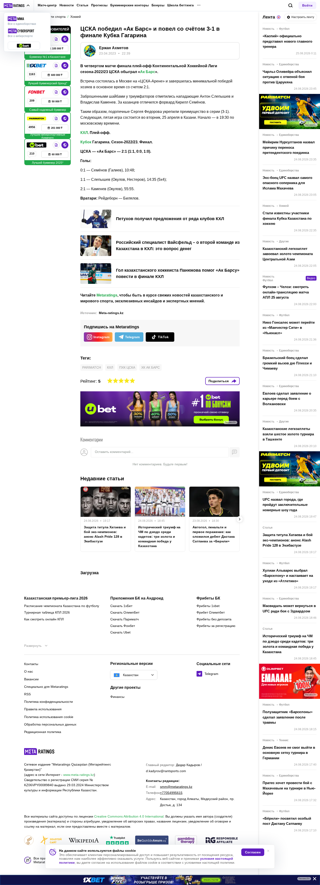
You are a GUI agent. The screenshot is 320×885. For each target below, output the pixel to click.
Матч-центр (47, 5)
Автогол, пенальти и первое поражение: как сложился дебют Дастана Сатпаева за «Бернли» (214, 534)
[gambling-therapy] (186, 841)
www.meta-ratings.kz (78, 775)
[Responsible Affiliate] (222, 840)
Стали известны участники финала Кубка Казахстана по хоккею (287, 218)
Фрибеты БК (208, 598)
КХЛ (84, 133)
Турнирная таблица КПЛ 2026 (47, 612)
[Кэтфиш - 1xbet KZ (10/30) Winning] (160, 880)
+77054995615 (171, 793)
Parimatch (91, 367)
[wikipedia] (84, 841)
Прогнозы (99, 5)
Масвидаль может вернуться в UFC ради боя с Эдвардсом (289, 608)
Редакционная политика (42, 732)
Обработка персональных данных (50, 724)
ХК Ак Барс (150, 367)
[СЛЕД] (240, 519)
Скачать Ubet (120, 632)
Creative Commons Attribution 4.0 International (129, 816)
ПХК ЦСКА (127, 367)
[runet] (28, 841)
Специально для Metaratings (46, 687)
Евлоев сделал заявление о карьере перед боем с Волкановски (287, 398)
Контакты (31, 664)
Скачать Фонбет (122, 626)
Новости (67, 5)
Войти (307, 5)
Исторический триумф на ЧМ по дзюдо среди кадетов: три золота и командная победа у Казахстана (159, 536)
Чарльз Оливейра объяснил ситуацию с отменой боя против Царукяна (287, 77)
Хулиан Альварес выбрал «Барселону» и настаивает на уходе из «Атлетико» (288, 575)
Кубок (85, 142)
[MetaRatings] (39, 751)
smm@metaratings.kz (176, 787)
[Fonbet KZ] (37, 92)
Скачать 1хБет (121, 606)
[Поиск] (290, 5)
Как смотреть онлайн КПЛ (44, 619)
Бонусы (158, 5)
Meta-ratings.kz (111, 313)
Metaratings (107, 295)
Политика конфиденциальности (48, 702)
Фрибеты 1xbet (208, 606)
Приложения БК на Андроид (136, 598)
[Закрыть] (313, 879)
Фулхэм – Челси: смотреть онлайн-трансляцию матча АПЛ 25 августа (286, 292)
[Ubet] (37, 144)
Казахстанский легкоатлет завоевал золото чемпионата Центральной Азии (288, 254)
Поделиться (218, 381)
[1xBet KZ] (37, 65)
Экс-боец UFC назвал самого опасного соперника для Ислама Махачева (287, 183)
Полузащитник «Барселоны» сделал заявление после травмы (288, 717)
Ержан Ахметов (113, 48)
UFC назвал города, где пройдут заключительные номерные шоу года (285, 504)
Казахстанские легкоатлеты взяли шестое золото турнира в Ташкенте (288, 434)
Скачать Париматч (124, 619)
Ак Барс (147, 72)
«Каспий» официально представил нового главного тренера (287, 41)
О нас (28, 671)
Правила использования (43, 709)
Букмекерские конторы (129, 5)
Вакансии (31, 679)
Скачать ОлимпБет (124, 612)
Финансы (117, 697)
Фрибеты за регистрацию (216, 626)
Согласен (252, 852)
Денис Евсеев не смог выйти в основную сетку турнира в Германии (289, 752)
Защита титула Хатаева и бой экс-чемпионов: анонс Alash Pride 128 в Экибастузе (105, 534)
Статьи (82, 5)
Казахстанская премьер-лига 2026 (56, 598)
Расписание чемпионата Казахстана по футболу (61, 606)
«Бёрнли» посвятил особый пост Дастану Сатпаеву (287, 821)
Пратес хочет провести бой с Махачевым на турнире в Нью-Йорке (289, 788)
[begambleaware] (152, 841)
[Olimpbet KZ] (56, 39)
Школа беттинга (180, 5)
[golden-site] (51, 841)
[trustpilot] (117, 841)
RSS (27, 694)
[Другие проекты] (17, 5)
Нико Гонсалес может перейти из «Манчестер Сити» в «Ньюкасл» (289, 327)
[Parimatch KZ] (37, 118)
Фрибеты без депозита (214, 619)
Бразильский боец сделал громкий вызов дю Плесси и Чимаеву (287, 363)
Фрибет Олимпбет (211, 612)
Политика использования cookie (48, 717)
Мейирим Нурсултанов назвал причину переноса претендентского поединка (289, 147)
